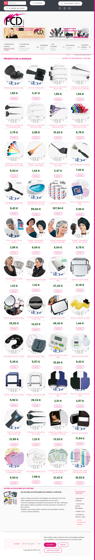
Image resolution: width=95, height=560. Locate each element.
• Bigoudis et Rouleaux (79, 499)
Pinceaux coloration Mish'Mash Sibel (58, 126)
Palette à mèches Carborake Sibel (14, 433)
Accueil (16, 544)
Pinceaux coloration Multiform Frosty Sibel (14, 165)
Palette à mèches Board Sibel (80, 395)
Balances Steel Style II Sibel (58, 280)
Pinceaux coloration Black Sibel (36, 433)
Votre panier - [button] (72, 3)
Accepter (50, 545)
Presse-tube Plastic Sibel (14, 395)
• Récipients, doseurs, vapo (80, 516)
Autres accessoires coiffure (81, 522)
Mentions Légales (28, 544)
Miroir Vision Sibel (58, 318)
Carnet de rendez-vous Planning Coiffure (58, 433)
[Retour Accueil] (15, 20)
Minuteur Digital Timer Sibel (58, 356)
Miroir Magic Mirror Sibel (14, 318)
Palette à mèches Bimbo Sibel (58, 395)
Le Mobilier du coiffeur (16, 8)
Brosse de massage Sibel (14, 88)
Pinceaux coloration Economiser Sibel (14, 126)
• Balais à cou (80, 511)
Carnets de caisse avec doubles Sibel (58, 471)
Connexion (38, 3)
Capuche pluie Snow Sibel (36, 280)
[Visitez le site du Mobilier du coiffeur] (69, 33)
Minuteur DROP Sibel (80, 356)
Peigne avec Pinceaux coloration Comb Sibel (80, 88)
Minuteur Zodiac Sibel (36, 356)
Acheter (14, 98)
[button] (9, 47)
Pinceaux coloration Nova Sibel (58, 165)
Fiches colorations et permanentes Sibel (14, 471)
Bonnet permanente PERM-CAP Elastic (36, 241)
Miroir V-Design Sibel (80, 280)
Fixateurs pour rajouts (36, 471)
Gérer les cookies (53, 550)
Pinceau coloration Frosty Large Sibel (36, 165)
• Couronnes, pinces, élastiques (79, 506)
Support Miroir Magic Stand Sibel (36, 318)
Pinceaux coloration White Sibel (58, 88)
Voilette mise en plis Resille (14, 241)
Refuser (63, 545)
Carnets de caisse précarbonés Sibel (80, 471)
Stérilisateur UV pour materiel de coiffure (36, 203)
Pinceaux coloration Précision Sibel (36, 126)
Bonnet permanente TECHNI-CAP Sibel (58, 241)
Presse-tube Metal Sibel (36, 395)
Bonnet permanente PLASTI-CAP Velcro (80, 241)
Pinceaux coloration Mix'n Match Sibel (80, 126)
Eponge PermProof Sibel (80, 318)
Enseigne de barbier (58, 203)
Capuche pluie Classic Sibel (14, 280)
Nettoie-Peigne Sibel (36, 88)
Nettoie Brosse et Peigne (80, 165)
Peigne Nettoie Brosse (14, 203)
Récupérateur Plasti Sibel (14, 356)
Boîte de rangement (80, 433)
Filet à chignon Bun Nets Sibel (80, 203)
